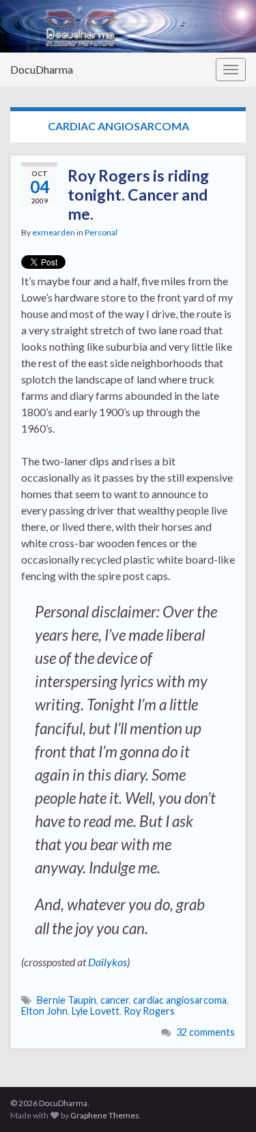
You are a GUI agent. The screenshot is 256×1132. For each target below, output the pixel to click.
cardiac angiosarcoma (180, 1000)
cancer (114, 1000)
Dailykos (107, 961)
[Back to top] (225, 1101)
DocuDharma (41, 69)
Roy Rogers (149, 1011)
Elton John (44, 1011)
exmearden (53, 232)
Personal (101, 232)
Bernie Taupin (66, 1000)
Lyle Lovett (95, 1011)
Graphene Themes (104, 1115)
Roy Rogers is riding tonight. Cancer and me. (138, 194)
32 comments (205, 1032)
